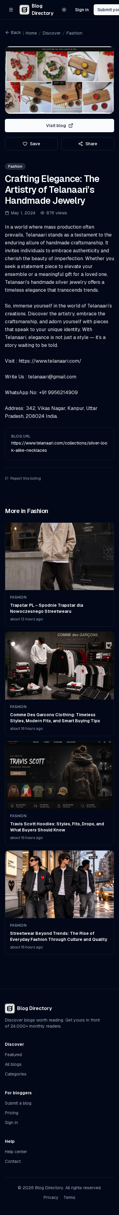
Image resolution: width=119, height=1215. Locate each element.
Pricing (11, 1113)
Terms (69, 1197)
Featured (13, 1054)
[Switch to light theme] (64, 10)
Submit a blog (18, 1103)
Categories (16, 1074)
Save (35, 143)
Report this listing (25, 478)
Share (91, 143)
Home (31, 33)
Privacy (51, 1197)
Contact (13, 1161)
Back (16, 32)
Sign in (82, 9)
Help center (16, 1151)
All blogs (13, 1064)
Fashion (74, 33)
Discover (52, 33)
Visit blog (56, 125)
